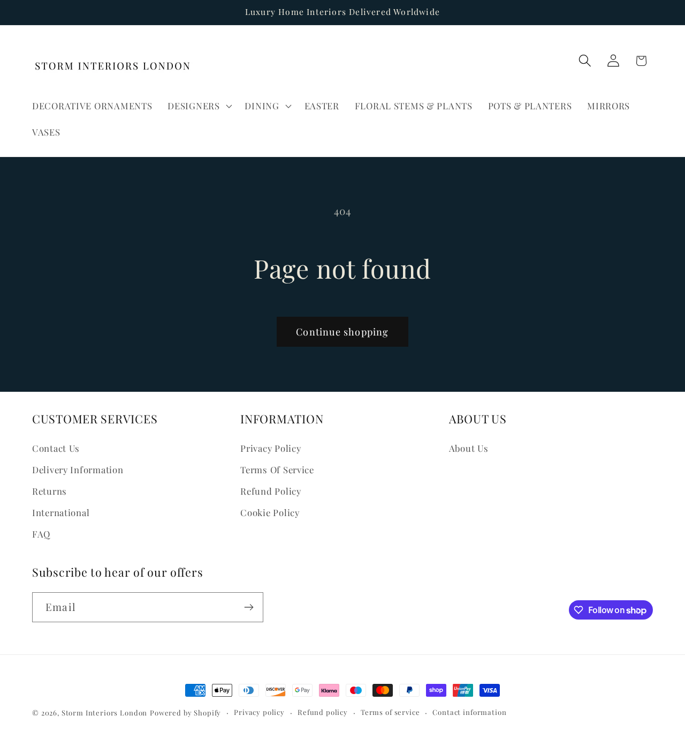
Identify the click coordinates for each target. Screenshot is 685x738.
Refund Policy (270, 491)
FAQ (41, 534)
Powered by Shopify (185, 712)
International (60, 512)
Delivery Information (77, 469)
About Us (469, 448)
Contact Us (56, 448)
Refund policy (323, 712)
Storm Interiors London (104, 712)
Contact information (469, 712)
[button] (198, 105)
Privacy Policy (270, 448)
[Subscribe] (248, 607)
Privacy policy (259, 712)
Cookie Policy (269, 512)
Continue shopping (342, 331)
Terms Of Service (277, 469)
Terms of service (390, 712)
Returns (49, 491)
